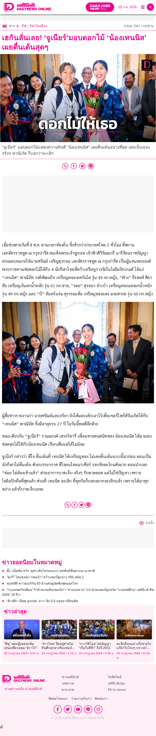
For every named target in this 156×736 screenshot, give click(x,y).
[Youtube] (78, 709)
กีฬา (25, 26)
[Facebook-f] (58, 709)
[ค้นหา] (150, 7)
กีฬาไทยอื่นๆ (38, 26)
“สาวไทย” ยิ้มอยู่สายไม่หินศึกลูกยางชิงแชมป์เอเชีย (57, 647)
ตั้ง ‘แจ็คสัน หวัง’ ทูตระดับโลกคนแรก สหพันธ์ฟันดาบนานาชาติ (51, 571)
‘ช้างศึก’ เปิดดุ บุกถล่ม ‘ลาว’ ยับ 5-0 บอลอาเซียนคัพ (42, 601)
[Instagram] (98, 709)
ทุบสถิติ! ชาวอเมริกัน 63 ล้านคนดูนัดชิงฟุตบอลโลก (42, 583)
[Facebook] (75, 505)
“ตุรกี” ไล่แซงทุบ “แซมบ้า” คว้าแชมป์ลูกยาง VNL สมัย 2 (45, 577)
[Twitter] (81, 505)
